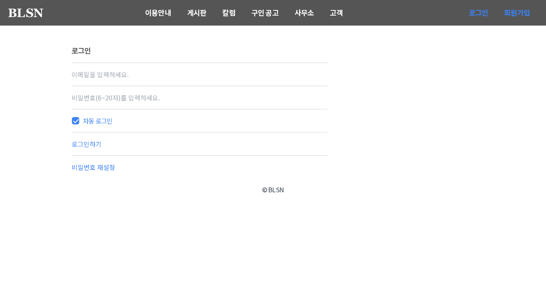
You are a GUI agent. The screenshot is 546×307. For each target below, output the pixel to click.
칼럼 (228, 12)
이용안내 (158, 12)
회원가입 (517, 12)
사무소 (304, 12)
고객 (336, 12)
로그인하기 (87, 144)
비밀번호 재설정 (93, 167)
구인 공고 (265, 12)
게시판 (197, 12)
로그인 (478, 12)
